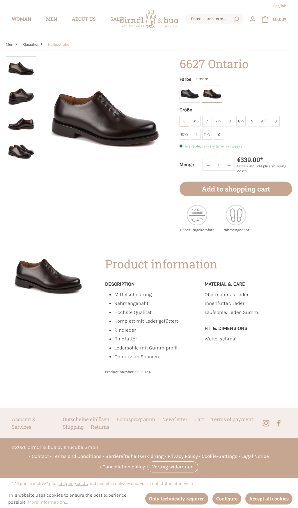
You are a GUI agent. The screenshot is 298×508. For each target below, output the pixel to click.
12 (218, 134)
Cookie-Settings (219, 456)
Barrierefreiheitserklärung (134, 456)
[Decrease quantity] (208, 165)
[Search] (236, 19)
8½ (241, 121)
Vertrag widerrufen (173, 467)
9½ (263, 121)
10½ (184, 134)
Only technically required (177, 498)
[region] (87, 119)
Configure (226, 498)
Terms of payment (232, 419)
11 (195, 134)
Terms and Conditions (77, 456)
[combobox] (209, 19)
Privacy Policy (183, 456)
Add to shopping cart (236, 189)
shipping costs (73, 483)
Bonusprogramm (135, 419)
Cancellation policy (123, 467)
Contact (40, 456)
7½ (218, 121)
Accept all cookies (269, 498)
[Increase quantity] (229, 165)
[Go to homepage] (149, 19)
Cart (199, 419)
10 (275, 121)
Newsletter (174, 419)
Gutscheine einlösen (86, 419)
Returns (100, 426)
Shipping (73, 426)
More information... (48, 502)
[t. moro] (212, 94)
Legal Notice (255, 456)
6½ (196, 121)
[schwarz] (190, 94)
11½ (207, 134)
